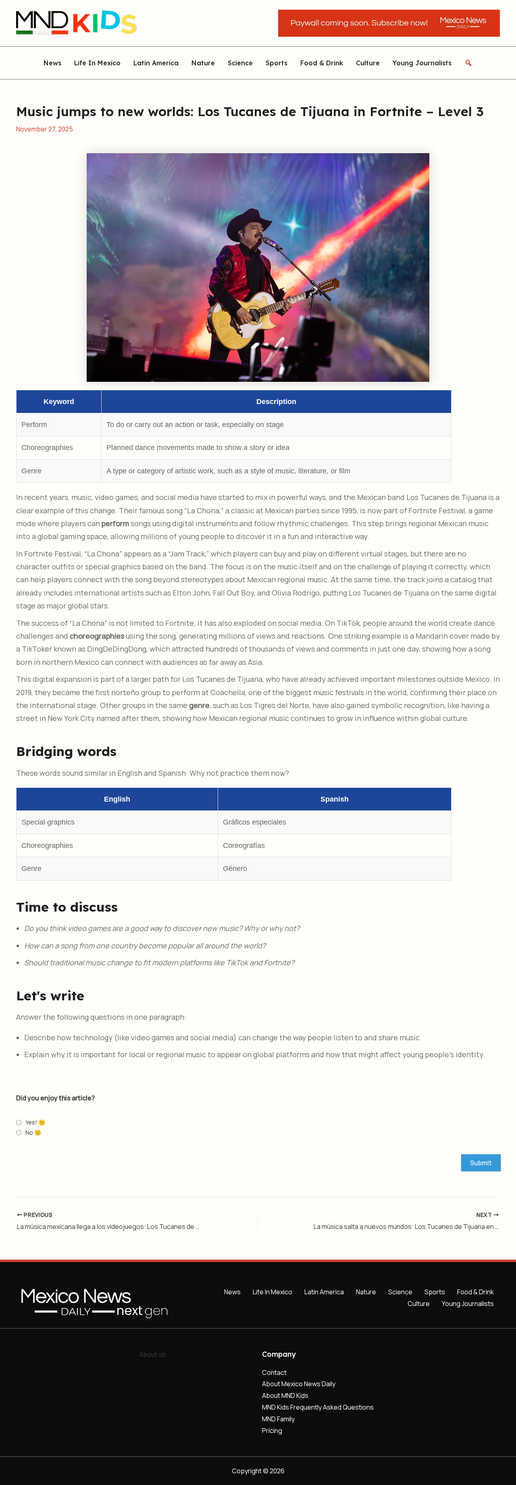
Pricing (272, 1430)
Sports (276, 63)
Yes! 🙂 (35, 1122)
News (52, 63)
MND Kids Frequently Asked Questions (318, 1407)
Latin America (156, 63)
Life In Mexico (97, 63)
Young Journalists (422, 63)
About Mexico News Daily (298, 1383)
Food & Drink (321, 63)
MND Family (278, 1418)
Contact (274, 1372)
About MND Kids (285, 1395)
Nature (203, 63)
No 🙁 (33, 1132)
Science (240, 63)
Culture (368, 63)
